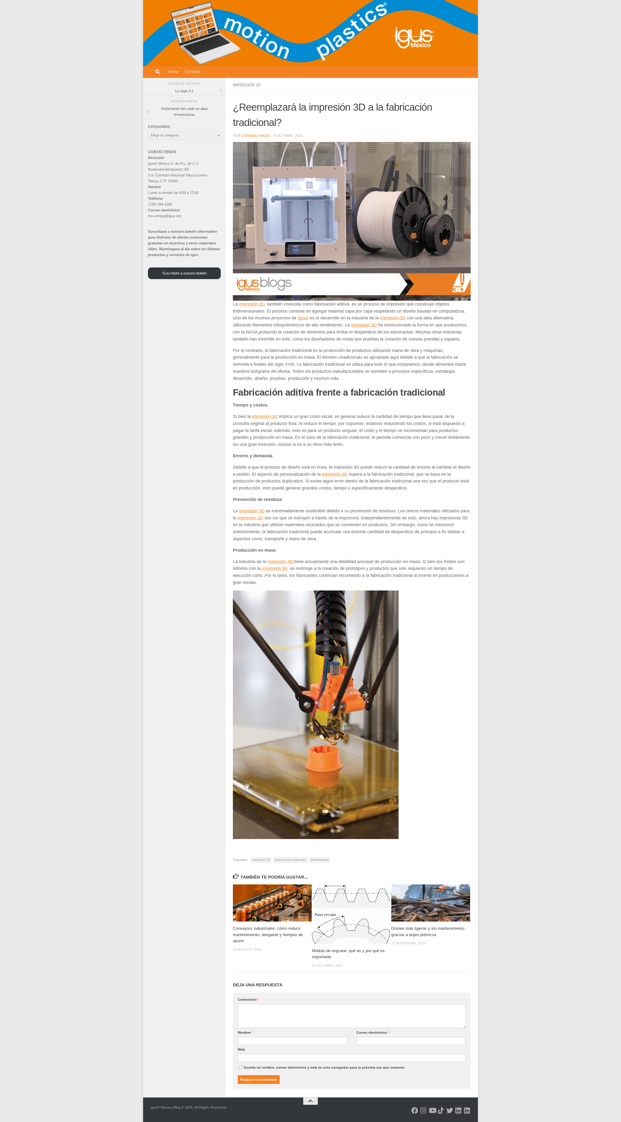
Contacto (193, 72)
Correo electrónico (372, 1032)
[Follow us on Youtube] (432, 1110)
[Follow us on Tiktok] (441, 1110)
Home (173, 72)
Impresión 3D (247, 85)
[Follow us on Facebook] (414, 1110)
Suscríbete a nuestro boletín (184, 273)
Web (241, 1049)
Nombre (245, 1032)
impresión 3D (252, 304)
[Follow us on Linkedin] (458, 1110)
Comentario (248, 999)
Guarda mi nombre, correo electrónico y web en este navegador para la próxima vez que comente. (324, 1067)
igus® (303, 318)
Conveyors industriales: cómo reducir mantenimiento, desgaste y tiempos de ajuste (268, 934)
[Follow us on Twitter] (449, 1110)
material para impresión (290, 860)
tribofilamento (320, 860)
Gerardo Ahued (255, 136)
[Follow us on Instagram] (423, 1110)
